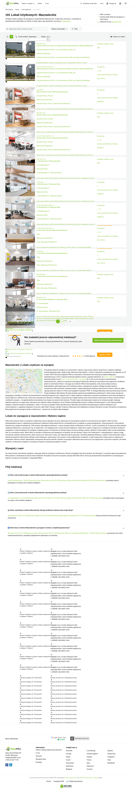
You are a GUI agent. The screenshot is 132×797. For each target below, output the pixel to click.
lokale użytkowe (109, 377)
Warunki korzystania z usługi (88, 777)
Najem (17, 9)
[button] (30, 43)
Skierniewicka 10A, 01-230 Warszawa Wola (56, 480)
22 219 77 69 (116, 22)
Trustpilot (11, 729)
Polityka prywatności (70, 777)
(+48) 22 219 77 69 (11, 760)
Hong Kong (111, 754)
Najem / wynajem (27, 3)
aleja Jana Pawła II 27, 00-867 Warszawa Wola (55, 498)
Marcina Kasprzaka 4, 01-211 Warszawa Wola (79, 515)
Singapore (111, 757)
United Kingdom (92, 754)
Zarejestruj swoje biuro (90, 3)
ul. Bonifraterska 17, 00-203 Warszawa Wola (23, 498)
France (89, 760)
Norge (68, 757)
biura (63, 379)
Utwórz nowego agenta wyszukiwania (49, 750)
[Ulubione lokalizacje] (125, 3)
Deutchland (70, 763)
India (109, 760)
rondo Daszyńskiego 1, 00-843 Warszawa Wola (24, 480)
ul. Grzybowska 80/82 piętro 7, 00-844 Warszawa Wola (88, 533)
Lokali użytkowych (26, 9)
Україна (110, 750)
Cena (101, 3)
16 (70, 321)
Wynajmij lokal (41, 759)
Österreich (90, 766)
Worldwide (111, 763)
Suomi (68, 760)
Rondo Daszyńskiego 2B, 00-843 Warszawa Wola (89, 480)
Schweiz (90, 769)
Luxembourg (91, 750)
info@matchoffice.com (13, 757)
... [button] (66, 321)
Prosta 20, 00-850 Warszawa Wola (51, 515)
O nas (47, 3)
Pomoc (40, 3)
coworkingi (82, 379)
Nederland (69, 766)
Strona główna (9, 9)
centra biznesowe (72, 379)
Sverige (68, 754)
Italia (88, 763)
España (89, 757)
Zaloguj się (112, 3)
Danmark (69, 750)
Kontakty (39, 762)
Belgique (69, 769)
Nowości (39, 756)
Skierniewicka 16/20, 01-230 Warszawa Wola (87, 498)
